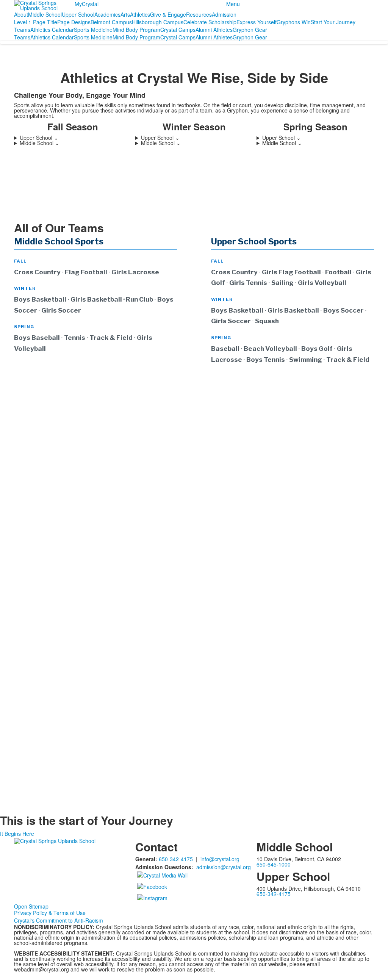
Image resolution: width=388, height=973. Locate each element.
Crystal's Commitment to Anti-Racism (58, 920)
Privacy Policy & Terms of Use (50, 913)
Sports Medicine (93, 29)
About (21, 14)
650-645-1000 (274, 864)
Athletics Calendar (52, 29)
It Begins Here (17, 833)
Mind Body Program (136, 29)
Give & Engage (168, 14)
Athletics (140, 14)
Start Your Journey (333, 22)
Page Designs (74, 22)
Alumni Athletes (214, 29)
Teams (22, 29)
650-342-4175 (176, 859)
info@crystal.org (219, 859)
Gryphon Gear (250, 29)
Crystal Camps (178, 29)
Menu (233, 4)
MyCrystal (87, 4)
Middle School (45, 14)
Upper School (78, 14)
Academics (107, 14)
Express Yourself (256, 22)
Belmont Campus (111, 22)
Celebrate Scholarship (209, 22)
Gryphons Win (294, 22)
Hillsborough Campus (157, 22)
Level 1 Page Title (35, 22)
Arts (125, 14)
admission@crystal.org (223, 867)
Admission (224, 14)
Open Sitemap (31, 906)
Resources (199, 14)
